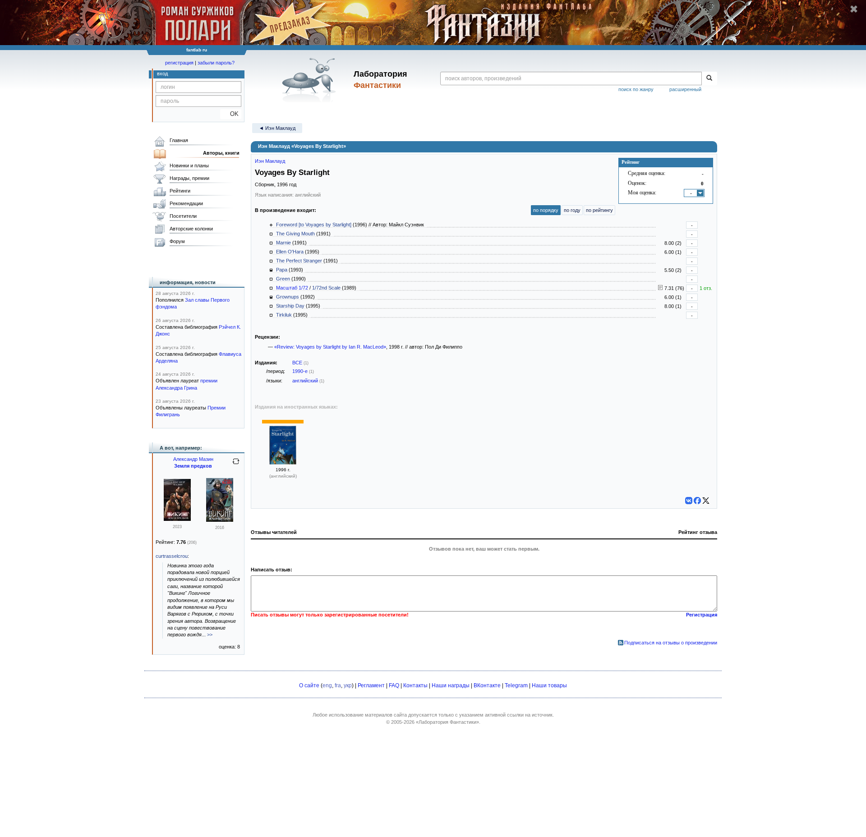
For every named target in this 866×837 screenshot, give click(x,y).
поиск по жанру (636, 89)
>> (209, 634)
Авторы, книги (221, 153)
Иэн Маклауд (270, 161)
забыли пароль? (216, 62)
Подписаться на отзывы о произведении (670, 642)
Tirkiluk (284, 314)
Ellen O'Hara (290, 251)
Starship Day (290, 305)
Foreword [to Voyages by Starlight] (313, 224)
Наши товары (549, 685)
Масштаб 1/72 (292, 287)
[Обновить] (235, 465)
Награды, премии (189, 178)
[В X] (705, 500)
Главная (179, 140)
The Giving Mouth (295, 233)
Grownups (287, 296)
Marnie (283, 242)
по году (572, 210)
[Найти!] (709, 78)
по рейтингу (599, 210)
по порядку (545, 210)
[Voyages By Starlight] (282, 462)
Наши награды (451, 685)
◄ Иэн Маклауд (277, 128)
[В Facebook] (697, 500)
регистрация (179, 62)
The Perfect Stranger (299, 260)
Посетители (183, 216)
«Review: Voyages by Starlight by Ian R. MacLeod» (330, 347)
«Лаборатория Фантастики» (447, 722)
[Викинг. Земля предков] (177, 519)
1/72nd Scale (326, 287)
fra (338, 685)
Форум (177, 241)
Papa (281, 269)
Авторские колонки (191, 228)
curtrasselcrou (172, 556)
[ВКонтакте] (688, 500)
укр (348, 685)
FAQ (394, 685)
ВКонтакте (487, 685)
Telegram (516, 685)
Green (283, 278)
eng (327, 685)
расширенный (685, 89)
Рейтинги (180, 190)
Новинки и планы (189, 165)
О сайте (309, 685)
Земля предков (193, 466)
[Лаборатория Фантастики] (310, 79)
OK (231, 113)
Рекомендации (186, 203)
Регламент (371, 685)
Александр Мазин (193, 459)
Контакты (415, 685)
